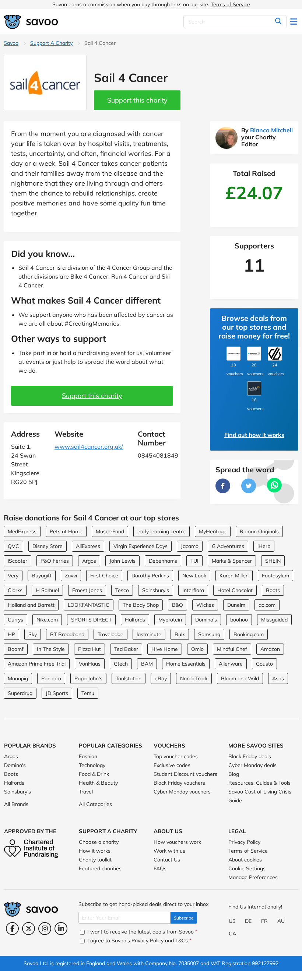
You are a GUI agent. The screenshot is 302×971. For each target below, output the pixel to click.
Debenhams (163, 561)
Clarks (15, 590)
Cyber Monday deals (252, 765)
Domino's (206, 619)
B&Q (177, 605)
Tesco (122, 590)
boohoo (239, 619)
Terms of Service (230, 4)
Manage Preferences (253, 877)
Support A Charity (51, 43)
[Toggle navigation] (294, 22)
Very (13, 575)
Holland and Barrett (31, 605)
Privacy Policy (244, 842)
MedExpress (22, 531)
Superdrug (20, 693)
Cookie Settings (247, 868)
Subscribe (184, 918)
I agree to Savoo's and (139, 940)
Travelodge (110, 634)
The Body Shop (141, 605)
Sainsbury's (155, 590)
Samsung (209, 634)
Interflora (193, 590)
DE (248, 921)
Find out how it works (254, 434)
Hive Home (164, 649)
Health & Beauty (98, 783)
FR (264, 921)
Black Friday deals (249, 756)
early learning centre (161, 531)
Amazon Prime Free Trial (37, 663)
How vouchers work (177, 842)
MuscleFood (110, 531)
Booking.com (248, 634)
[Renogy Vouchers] (254, 354)
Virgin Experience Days (140, 546)
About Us (168, 831)
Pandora (51, 678)
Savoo (11, 43)
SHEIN (273, 561)
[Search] (278, 21)
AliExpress (88, 546)
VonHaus (90, 663)
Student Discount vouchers (185, 774)
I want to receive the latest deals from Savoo (141, 931)
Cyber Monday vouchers (182, 791)
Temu (87, 693)
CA (232, 933)
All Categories (95, 804)
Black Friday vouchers (179, 783)
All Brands (16, 804)
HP (11, 634)
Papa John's (88, 678)
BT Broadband (67, 634)
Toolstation (128, 678)
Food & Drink (94, 774)
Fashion (88, 756)
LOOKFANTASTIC (88, 605)
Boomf (16, 649)
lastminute (149, 634)
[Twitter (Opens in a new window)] (28, 928)
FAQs (160, 868)
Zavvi (71, 575)
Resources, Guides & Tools (259, 783)
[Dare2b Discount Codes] (275, 354)
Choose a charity (99, 842)
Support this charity (137, 100)
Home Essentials (186, 663)
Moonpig (18, 678)
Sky (32, 634)
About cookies (245, 859)
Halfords (135, 619)
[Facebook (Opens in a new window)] (12, 928)
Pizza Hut (89, 649)
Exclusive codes (172, 765)
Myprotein (170, 619)
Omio (197, 649)
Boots (273, 590)
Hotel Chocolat (235, 590)
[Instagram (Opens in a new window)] (44, 928)
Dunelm (236, 605)
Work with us (169, 851)
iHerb (263, 546)
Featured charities (100, 868)
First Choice (104, 575)
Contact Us (167, 859)
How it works (94, 851)
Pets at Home (66, 531)
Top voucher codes (176, 756)
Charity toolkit (95, 859)
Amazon (270, 649)
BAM (147, 663)
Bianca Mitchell (271, 130)
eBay (161, 678)
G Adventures (228, 546)
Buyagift (42, 575)
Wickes (205, 605)
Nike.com (47, 619)
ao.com (267, 605)
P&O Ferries (55, 561)
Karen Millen (234, 575)
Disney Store (47, 546)
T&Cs (181, 940)
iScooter (17, 561)
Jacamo (190, 546)
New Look (194, 575)
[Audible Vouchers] (254, 388)
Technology (92, 765)
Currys (15, 619)
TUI (194, 561)
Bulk (180, 634)
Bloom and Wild (240, 678)
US (232, 921)
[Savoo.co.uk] (31, 22)
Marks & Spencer (232, 561)
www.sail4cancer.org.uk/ (89, 446)
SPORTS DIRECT (91, 619)
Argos (89, 561)
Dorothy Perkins (150, 575)
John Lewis (122, 561)
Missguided (274, 619)
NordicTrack (194, 678)
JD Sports (57, 693)
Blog (233, 774)
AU (281, 921)
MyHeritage (212, 531)
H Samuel (47, 590)
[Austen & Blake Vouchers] (233, 354)
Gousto (264, 663)
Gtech (121, 663)
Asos (278, 678)
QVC (13, 546)
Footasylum (275, 575)
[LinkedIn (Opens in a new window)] (61, 928)
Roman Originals (259, 531)
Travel (86, 791)
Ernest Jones (87, 590)
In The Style (51, 649)
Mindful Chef (232, 649)
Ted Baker (126, 649)
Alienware (231, 663)
